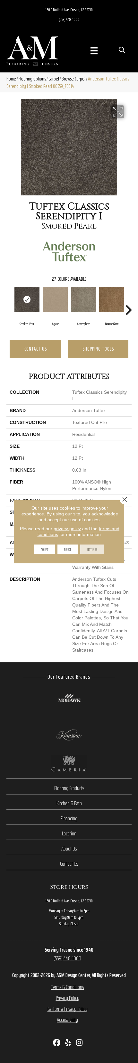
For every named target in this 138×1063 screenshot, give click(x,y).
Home (11, 79)
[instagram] (79, 1043)
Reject (67, 549)
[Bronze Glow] (112, 299)
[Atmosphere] (83, 299)
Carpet (53, 79)
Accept (44, 549)
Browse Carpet (73, 79)
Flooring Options (32, 79)
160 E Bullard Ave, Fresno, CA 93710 (69, 9)
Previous (9, 300)
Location (69, 833)
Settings (92, 549)
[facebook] (57, 1043)
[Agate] (55, 299)
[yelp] (68, 1043)
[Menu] (94, 50)
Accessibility (67, 1020)
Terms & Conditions (67, 987)
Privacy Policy (67, 998)
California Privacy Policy (67, 1009)
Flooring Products (69, 788)
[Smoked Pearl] (27, 299)
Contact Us (35, 349)
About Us (69, 848)
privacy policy (67, 528)
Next (128, 300)
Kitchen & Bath (69, 803)
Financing (69, 818)
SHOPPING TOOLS (98, 349)
